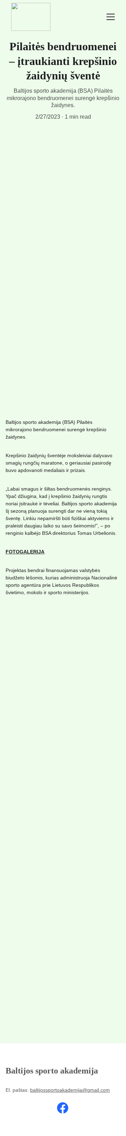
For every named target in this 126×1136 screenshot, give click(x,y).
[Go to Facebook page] (62, 1108)
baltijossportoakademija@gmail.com (70, 1090)
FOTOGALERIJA (25, 551)
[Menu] (110, 17)
